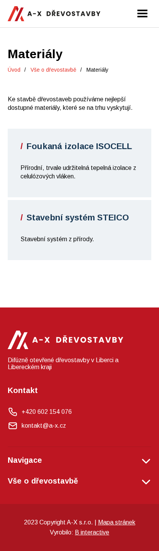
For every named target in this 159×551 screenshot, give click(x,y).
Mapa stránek (116, 522)
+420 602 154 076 (47, 411)
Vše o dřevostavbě (53, 70)
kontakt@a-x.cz (44, 425)
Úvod (14, 70)
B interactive (92, 532)
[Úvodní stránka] (54, 13)
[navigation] (142, 13)
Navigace (25, 460)
